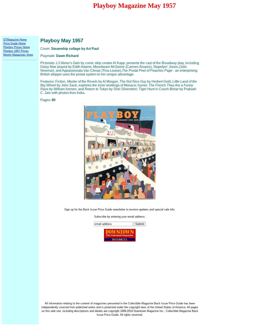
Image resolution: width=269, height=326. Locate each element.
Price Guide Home (14, 43)
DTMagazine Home (15, 39)
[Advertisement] (134, 22)
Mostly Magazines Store (18, 54)
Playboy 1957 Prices (16, 51)
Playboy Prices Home (16, 47)
